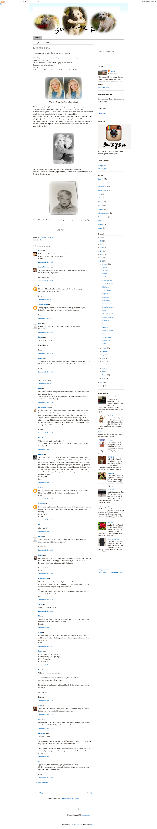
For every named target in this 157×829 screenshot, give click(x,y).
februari (104, 375)
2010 (101, 382)
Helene (40, 651)
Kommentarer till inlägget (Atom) (70, 798)
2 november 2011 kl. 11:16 (45, 402)
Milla (39, 487)
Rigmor (40, 454)
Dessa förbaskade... (107, 304)
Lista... (109, 506)
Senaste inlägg (39, 793)
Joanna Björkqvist (43, 267)
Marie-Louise (42, 438)
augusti (104, 355)
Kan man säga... (106, 320)
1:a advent (105, 277)
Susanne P (114, 71)
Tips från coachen (103, 217)
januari (104, 378)
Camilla (40, 251)
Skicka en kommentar (42, 782)
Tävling (100, 202)
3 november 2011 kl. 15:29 (45, 700)
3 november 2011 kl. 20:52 (45, 756)
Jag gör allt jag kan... (108, 284)
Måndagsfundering (103, 190)
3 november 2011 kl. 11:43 (45, 665)
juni (103, 361)
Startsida (37, 38)
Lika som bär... (106, 340)
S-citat (99, 220)
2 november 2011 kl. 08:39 (45, 332)
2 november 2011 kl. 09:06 (45, 372)
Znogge (40, 358)
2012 (101, 258)
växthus (100, 228)
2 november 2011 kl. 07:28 (45, 281)
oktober (104, 348)
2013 (101, 254)
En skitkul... (105, 297)
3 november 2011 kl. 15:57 (45, 714)
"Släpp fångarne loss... (113, 539)
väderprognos (102, 165)
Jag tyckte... (105, 270)
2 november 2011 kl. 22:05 (45, 573)
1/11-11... (105, 344)
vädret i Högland (102, 168)
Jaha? (99, 432)
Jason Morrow (78, 824)
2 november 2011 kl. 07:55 (45, 299)
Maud (40, 705)
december (105, 264)
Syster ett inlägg (54, 58)
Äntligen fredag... (107, 337)
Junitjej (40, 604)
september (105, 351)
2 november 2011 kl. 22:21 (45, 611)
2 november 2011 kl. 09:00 (45, 353)
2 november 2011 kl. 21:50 (45, 550)
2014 (101, 251)
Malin (40, 632)
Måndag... (105, 273)
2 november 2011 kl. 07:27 (45, 262)
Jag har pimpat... (111, 490)
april (103, 368)
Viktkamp (41, 525)
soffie (39, 719)
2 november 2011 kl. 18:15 (45, 499)
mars (103, 371)
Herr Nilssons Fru (43, 407)
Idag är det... (105, 294)
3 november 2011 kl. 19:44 (45, 728)
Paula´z (40, 337)
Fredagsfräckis (102, 186)
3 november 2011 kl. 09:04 (45, 646)
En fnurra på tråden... (108, 280)
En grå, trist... (106, 334)
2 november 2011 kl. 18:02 (45, 482)
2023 (101, 241)
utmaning (100, 224)
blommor (100, 205)
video (99, 198)
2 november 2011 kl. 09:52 (45, 383)
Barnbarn (100, 209)
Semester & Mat (43, 304)
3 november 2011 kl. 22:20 (45, 778)
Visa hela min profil (103, 87)
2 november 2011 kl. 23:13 (45, 627)
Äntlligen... (110, 440)
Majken (40, 555)
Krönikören (41, 733)
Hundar (100, 183)
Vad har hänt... (111, 473)
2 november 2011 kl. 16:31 (45, 449)
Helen (40, 670)
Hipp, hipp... (105, 324)
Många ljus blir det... (108, 330)
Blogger (92, 824)
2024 (101, 238)
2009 (101, 386)
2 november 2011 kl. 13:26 (45, 433)
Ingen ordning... (106, 300)
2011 (101, 261)
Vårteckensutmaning (103, 213)
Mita (39, 616)
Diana (40, 388)
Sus (39, 761)
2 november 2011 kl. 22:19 (45, 599)
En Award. (110, 523)
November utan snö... (108, 307)
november (105, 267)
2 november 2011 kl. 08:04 (45, 318)
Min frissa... (105, 287)
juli (103, 358)
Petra (39, 286)
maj (103, 365)
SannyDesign (86, 815)
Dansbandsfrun (43, 578)
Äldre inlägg (89, 793)
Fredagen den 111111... (108, 317)
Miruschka (41, 503)
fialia (39, 323)
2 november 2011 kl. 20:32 (45, 531)
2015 (101, 247)
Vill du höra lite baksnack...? (110, 314)
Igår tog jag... (111, 457)
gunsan (40, 536)
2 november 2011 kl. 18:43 (45, 520)
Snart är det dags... (107, 290)
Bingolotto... (105, 327)
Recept (100, 194)
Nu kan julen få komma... (114, 397)
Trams (41, 240)
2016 (101, 244)
